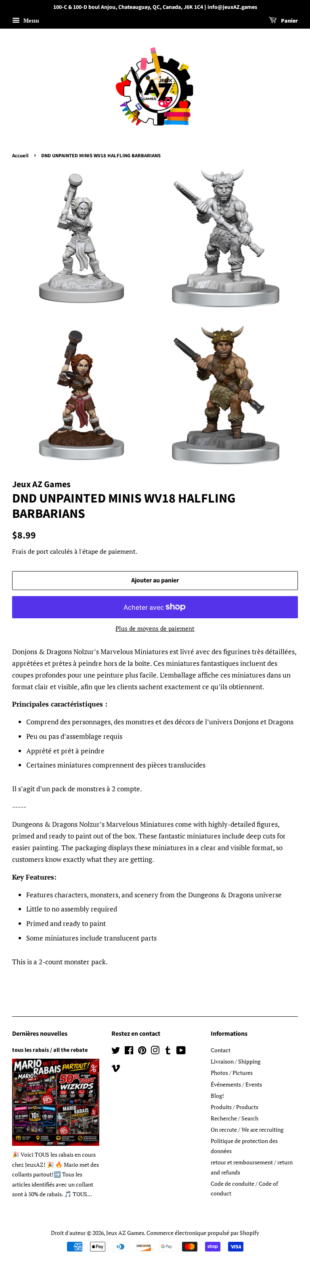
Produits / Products (234, 1107)
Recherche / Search (234, 1118)
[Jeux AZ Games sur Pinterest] (142, 1051)
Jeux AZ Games (125, 1233)
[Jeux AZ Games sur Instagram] (155, 1051)
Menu (30, 20)
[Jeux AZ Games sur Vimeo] (115, 1069)
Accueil (20, 155)
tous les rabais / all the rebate (50, 1050)
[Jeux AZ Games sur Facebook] (129, 1051)
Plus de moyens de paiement (155, 628)
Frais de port (30, 551)
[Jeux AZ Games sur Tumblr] (167, 1051)
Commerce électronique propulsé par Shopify (203, 1233)
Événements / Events (236, 1084)
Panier (289, 21)
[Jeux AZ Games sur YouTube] (181, 1051)
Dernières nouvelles (39, 1033)
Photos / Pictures (232, 1072)
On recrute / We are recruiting (247, 1129)
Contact (220, 1050)
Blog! (217, 1095)
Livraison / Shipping (235, 1061)
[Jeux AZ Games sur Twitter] (115, 1051)
